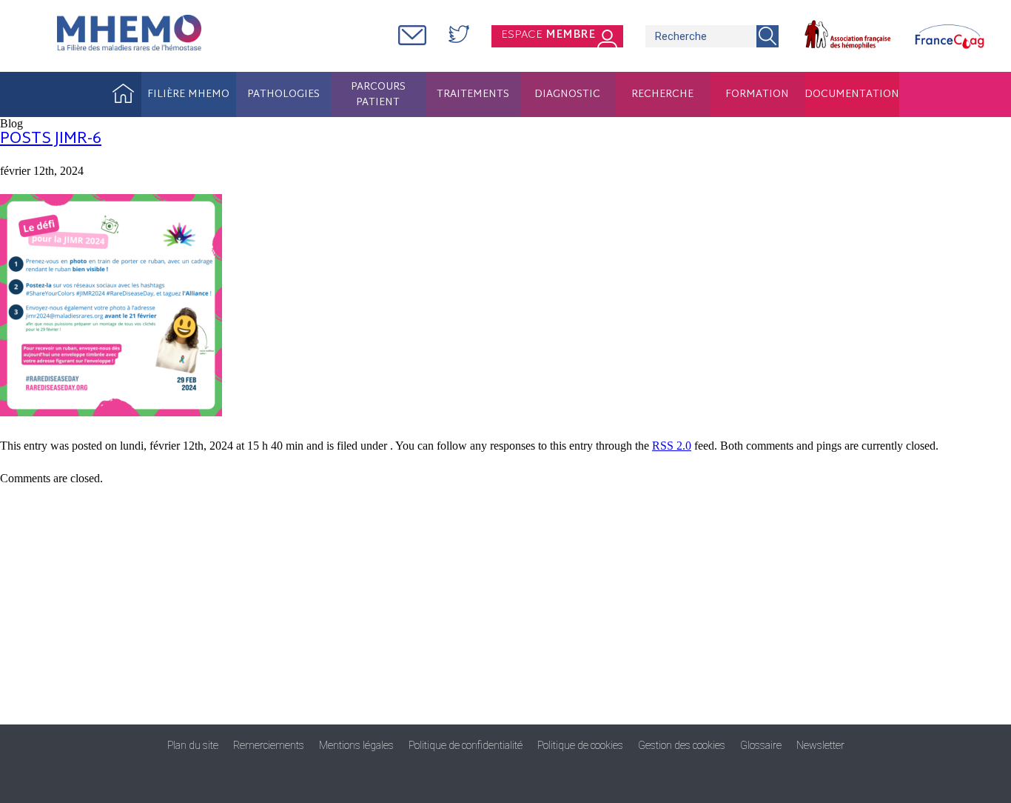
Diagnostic (567, 94)
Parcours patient (378, 95)
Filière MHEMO (188, 94)
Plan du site (192, 745)
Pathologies (283, 94)
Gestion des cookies (681, 745)
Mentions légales (356, 745)
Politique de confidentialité (466, 745)
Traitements (473, 94)
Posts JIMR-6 (50, 139)
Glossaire (761, 745)
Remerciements (268, 745)
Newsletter (820, 745)
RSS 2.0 (671, 445)
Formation (757, 94)
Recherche (662, 94)
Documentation (852, 94)
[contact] (412, 36)
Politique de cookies (580, 745)
